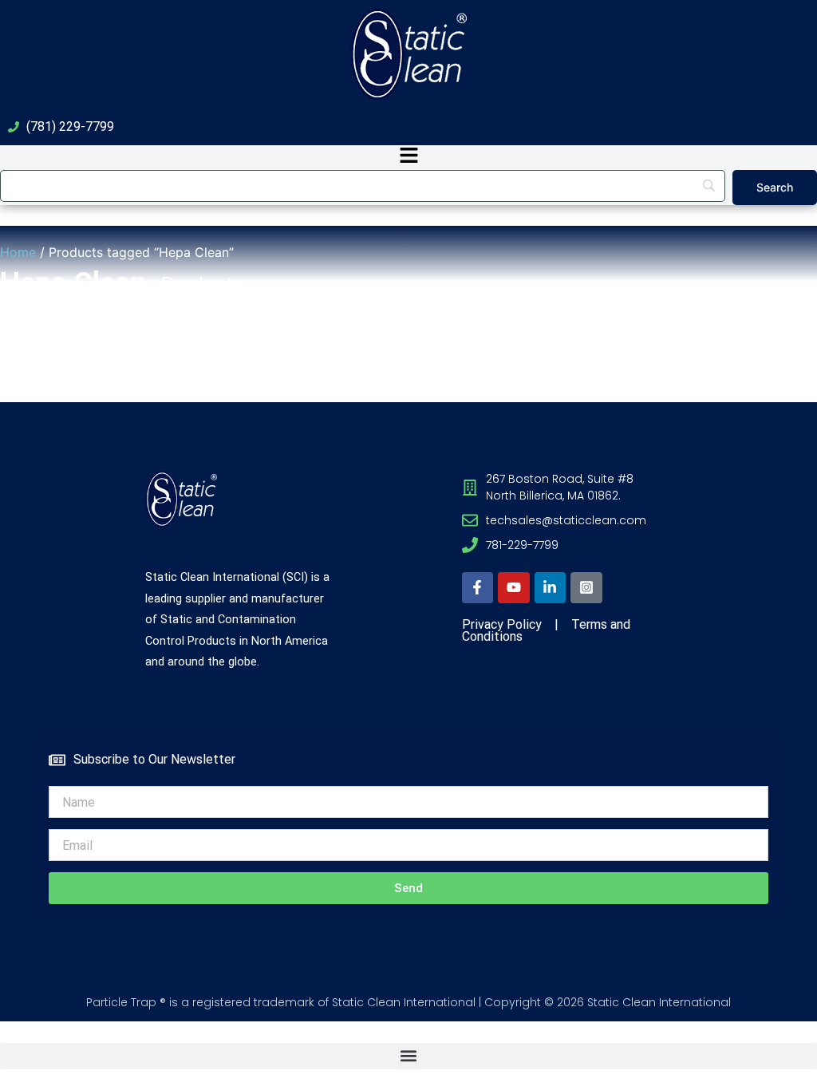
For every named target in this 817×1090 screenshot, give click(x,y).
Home (18, 252)
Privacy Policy (502, 624)
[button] (408, 157)
